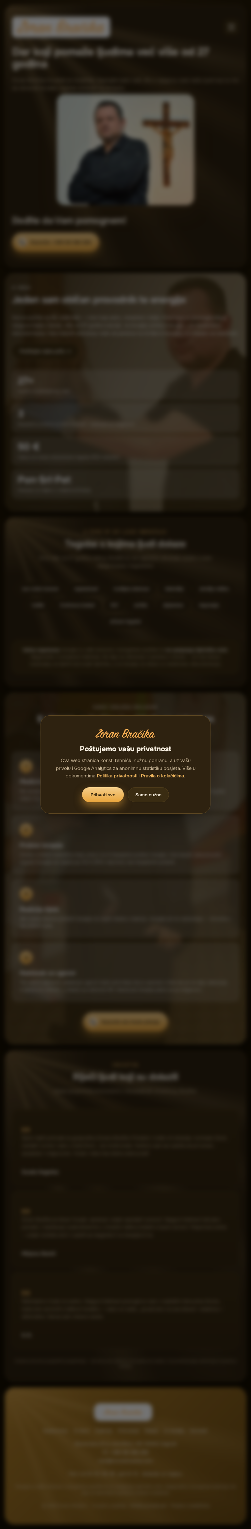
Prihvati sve (103, 795)
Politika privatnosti (117, 776)
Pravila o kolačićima (162, 776)
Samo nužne (148, 795)
